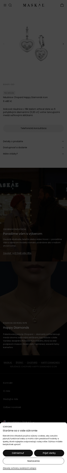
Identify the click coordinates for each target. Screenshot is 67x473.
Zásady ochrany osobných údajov (19, 468)
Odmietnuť (18, 453)
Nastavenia (33, 461)
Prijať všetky (49, 453)
